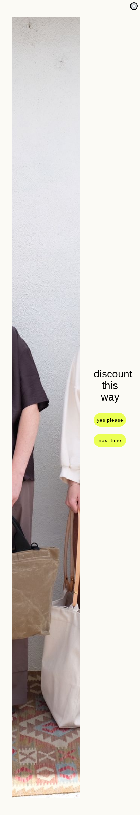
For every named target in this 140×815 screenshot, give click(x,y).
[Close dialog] (133, 6)
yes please (110, 420)
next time (110, 440)
